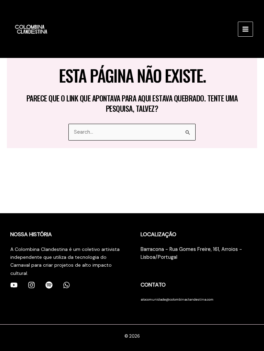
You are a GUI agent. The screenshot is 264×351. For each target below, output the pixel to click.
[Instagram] (31, 285)
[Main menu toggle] (245, 29)
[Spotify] (49, 285)
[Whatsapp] (66, 285)
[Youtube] (14, 285)
